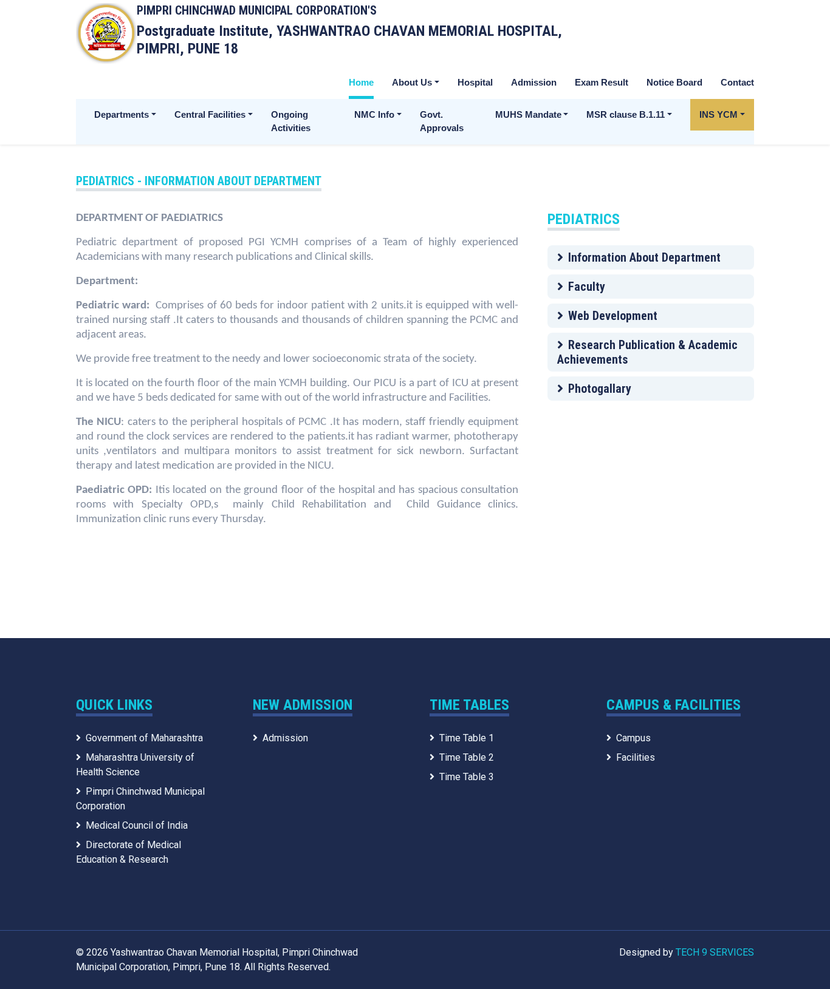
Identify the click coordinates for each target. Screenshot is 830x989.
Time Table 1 (466, 738)
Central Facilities (209, 114)
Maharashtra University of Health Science (135, 765)
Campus (633, 738)
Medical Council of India (137, 825)
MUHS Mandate (528, 114)
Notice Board (674, 82)
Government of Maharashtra (144, 738)
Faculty (586, 286)
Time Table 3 (466, 777)
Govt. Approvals (442, 121)
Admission (534, 82)
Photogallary (599, 388)
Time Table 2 (466, 757)
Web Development (612, 315)
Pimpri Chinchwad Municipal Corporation (140, 799)
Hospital (475, 82)
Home (361, 82)
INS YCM (718, 114)
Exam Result (601, 82)
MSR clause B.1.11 (625, 114)
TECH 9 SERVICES (715, 952)
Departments (121, 114)
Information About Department (644, 257)
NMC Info (374, 114)
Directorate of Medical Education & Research (128, 852)
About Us (412, 82)
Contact (737, 82)
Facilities (635, 757)
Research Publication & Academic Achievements (647, 352)
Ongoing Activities (290, 121)
